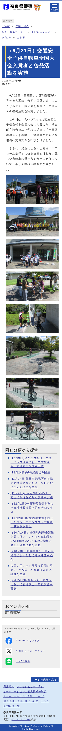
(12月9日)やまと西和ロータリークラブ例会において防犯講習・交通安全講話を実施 (31, 462)
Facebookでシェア (28, 640)
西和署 (21, 37)
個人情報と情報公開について (20, 701)
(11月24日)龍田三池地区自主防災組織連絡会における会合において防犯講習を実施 (32, 482)
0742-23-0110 (21, 719)
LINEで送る (23, 661)
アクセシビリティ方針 (30, 686)
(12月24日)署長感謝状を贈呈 (30, 472)
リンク (45, 701)
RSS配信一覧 (11, 706)
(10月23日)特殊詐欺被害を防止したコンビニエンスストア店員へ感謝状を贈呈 (32, 522)
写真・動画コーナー (14, 32)
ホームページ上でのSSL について (23, 696)
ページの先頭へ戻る (45, 679)
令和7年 (6, 37)
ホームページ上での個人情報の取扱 (24, 691)
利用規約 (8, 686)
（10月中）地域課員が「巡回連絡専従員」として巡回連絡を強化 (32, 555)
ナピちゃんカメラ (42, 32)
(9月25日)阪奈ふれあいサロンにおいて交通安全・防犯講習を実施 (32, 584)
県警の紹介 (22, 26)
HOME (6, 26)
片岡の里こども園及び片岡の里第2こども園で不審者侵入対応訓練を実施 (32, 569)
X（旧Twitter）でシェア (31, 651)
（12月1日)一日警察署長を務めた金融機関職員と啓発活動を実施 (32, 507)
